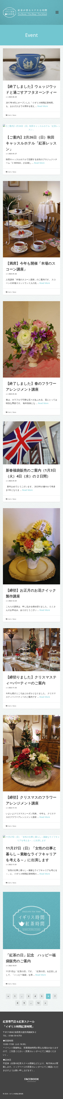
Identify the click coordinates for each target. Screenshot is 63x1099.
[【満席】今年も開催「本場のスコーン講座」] (31, 219)
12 (38, 1003)
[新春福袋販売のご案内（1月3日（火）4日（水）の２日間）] (31, 442)
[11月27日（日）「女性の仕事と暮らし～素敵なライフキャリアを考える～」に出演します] (31, 838)
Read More (42, 106)
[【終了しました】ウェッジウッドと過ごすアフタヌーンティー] (31, 64)
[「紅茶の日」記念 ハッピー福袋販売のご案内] (31, 920)
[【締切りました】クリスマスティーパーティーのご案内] (31, 649)
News (14, 115)
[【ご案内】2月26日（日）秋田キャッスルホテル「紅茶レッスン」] (31, 127)
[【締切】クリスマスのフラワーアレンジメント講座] (31, 753)
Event (10, 115)
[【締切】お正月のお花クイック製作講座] (31, 546)
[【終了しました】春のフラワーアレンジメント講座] (31, 339)
